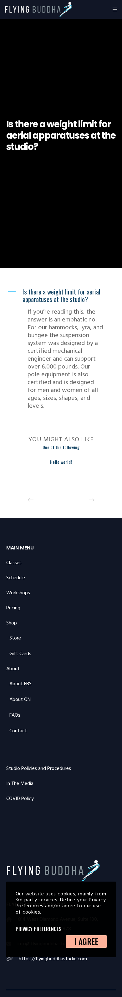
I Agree (86, 941)
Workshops (18, 593)
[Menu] (113, 9)
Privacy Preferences (39, 929)
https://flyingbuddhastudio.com (53, 959)
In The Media (19, 783)
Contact (18, 731)
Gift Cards (20, 654)
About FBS (20, 684)
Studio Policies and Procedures (38, 768)
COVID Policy (20, 798)
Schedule (15, 578)
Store (15, 638)
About (13, 669)
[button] (61, 295)
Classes (14, 563)
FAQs (14, 715)
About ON (20, 699)
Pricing (13, 608)
